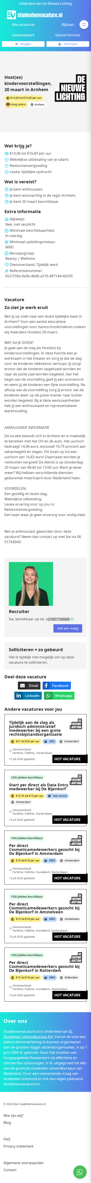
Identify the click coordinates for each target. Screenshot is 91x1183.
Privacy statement (19, 1146)
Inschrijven (70, 44)
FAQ (7, 1139)
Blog (7, 1122)
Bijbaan (68, 24)
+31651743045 (58, 619)
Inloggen (25, 44)
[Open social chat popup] (80, 1172)
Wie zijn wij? (13, 1115)
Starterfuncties (67, 35)
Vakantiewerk (23, 35)
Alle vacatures (23, 24)
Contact (10, 1169)
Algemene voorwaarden (24, 1162)
